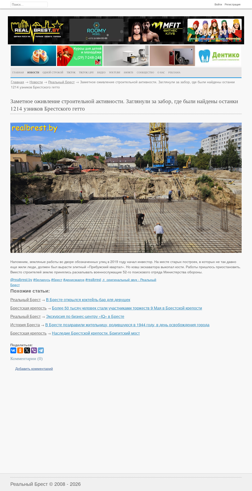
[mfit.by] (155, 40)
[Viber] (34, 350)
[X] (27, 350)
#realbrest (93, 279)
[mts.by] (33, 64)
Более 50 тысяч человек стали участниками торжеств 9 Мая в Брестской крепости (127, 308)
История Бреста (25, 324)
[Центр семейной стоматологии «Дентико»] (218, 64)
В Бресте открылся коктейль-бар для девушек (88, 299)
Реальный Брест (61, 81)
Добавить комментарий (34, 368)
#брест (56, 279)
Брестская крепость (28, 308)
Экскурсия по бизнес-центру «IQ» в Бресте (85, 316)
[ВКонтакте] (13, 350)
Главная (17, 81)
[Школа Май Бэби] (80, 64)
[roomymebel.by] (96, 39)
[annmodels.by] (215, 40)
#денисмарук (73, 279)
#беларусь (41, 279)
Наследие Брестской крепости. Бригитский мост (96, 333)
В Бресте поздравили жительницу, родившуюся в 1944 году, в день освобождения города (127, 324)
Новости (36, 81)
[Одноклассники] (20, 350)
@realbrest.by (21, 279)
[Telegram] (41, 350)
